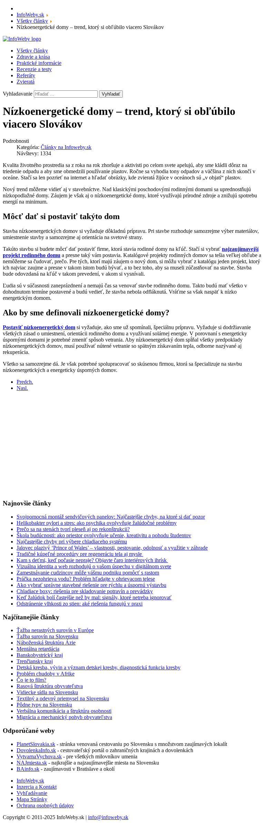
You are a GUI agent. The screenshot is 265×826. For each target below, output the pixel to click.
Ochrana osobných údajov (45, 805)
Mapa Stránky (32, 799)
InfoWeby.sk (30, 781)
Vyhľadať (111, 94)
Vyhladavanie (17, 94)
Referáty (26, 75)
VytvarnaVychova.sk (39, 756)
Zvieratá (26, 82)
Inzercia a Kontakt (37, 787)
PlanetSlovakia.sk (36, 744)
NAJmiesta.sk (32, 763)
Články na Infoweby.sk (66, 147)
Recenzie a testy (34, 69)
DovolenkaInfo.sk (36, 750)
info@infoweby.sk (108, 817)
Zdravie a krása (33, 57)
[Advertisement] (132, 445)
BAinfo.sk (28, 769)
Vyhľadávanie (32, 793)
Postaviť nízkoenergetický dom (39, 327)
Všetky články (32, 50)
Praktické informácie (39, 63)
